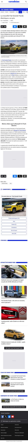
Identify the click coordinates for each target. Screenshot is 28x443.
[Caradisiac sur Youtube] (12, 416)
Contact (2, 424)
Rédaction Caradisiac (4, 427)
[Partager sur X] (20, 26)
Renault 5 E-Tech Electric (20, 130)
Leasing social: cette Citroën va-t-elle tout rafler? (12, 322)
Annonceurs (17, 424)
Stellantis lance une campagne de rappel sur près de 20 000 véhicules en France (12, 281)
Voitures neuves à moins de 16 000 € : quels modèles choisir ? (13, 343)
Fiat (13, 75)
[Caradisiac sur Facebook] (2, 416)
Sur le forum (14, 230)
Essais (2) (14, 224)
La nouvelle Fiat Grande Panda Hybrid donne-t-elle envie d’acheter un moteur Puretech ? (18, 377)
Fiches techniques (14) (14, 218)
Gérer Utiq (2, 438)
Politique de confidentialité (19, 432)
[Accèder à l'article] (14, 271)
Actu (20, 12)
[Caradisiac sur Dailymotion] (9, 416)
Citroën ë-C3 (13, 73)
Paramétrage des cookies (19, 435)
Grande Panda (4, 183)
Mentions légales (4, 432)
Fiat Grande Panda (7, 9)
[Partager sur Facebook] (15, 26)
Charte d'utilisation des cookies (6, 435)
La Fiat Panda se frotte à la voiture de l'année (17, 400)
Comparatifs (12, 12)
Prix (23, 12)
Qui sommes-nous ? (18, 427)
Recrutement (3, 430)
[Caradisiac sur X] (5, 416)
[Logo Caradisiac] (14, 2)
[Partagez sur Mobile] (24, 26)
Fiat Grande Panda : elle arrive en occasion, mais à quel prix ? (13, 301)
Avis (17, 12)
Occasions (14, 227)
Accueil (2, 12)
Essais (6, 12)
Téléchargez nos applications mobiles (11, 421)
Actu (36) (14, 233)
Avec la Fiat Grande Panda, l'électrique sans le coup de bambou (17, 384)
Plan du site (17, 430)
